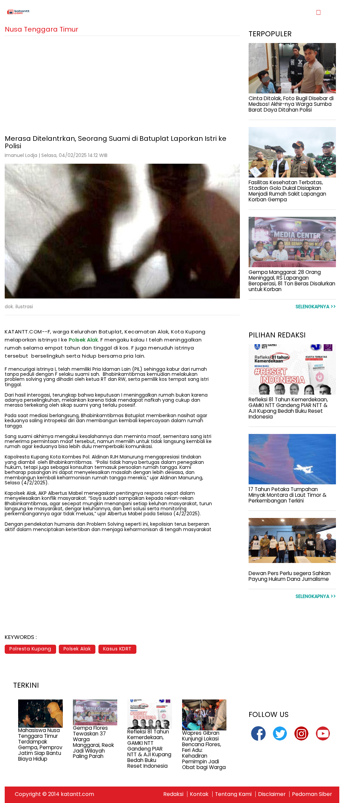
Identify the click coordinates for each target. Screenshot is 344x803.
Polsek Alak (83, 339)
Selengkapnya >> (316, 306)
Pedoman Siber (312, 794)
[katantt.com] (88, 12)
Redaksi (173, 794)
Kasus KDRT (117, 648)
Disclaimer (272, 794)
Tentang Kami (233, 794)
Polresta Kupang (30, 648)
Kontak (199, 794)
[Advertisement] (122, 83)
